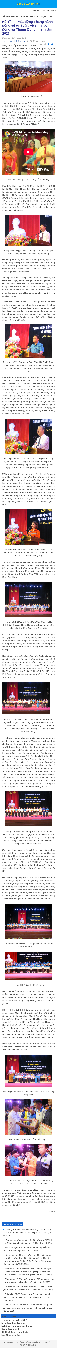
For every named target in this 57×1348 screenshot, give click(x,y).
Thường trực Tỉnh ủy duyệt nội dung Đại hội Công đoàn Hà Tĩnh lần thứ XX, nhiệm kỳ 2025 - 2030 (27, 1232)
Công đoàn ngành (10, 1329)
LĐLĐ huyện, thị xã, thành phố (16, 1326)
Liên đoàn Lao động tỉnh (13, 1323)
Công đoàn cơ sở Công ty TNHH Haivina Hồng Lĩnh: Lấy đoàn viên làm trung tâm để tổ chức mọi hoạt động (28, 1308)
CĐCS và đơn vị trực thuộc (14, 1332)
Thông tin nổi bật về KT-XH (14, 1320)
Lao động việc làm (10, 1335)
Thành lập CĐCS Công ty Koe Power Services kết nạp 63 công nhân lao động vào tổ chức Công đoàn (27, 1297)
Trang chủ (12, 16)
